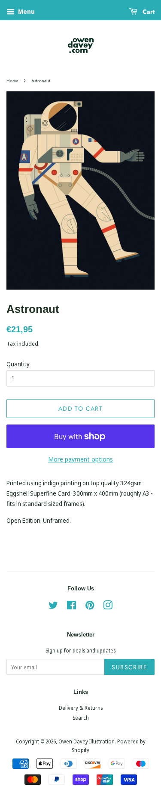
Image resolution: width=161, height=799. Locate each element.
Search (81, 717)
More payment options (80, 459)
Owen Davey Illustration (86, 741)
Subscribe (129, 667)
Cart (148, 11)
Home (12, 81)
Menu (26, 11)
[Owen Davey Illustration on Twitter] (53, 606)
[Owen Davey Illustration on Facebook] (71, 606)
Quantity (18, 364)
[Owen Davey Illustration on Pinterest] (89, 606)
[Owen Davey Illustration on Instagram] (107, 606)
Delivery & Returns (81, 707)
